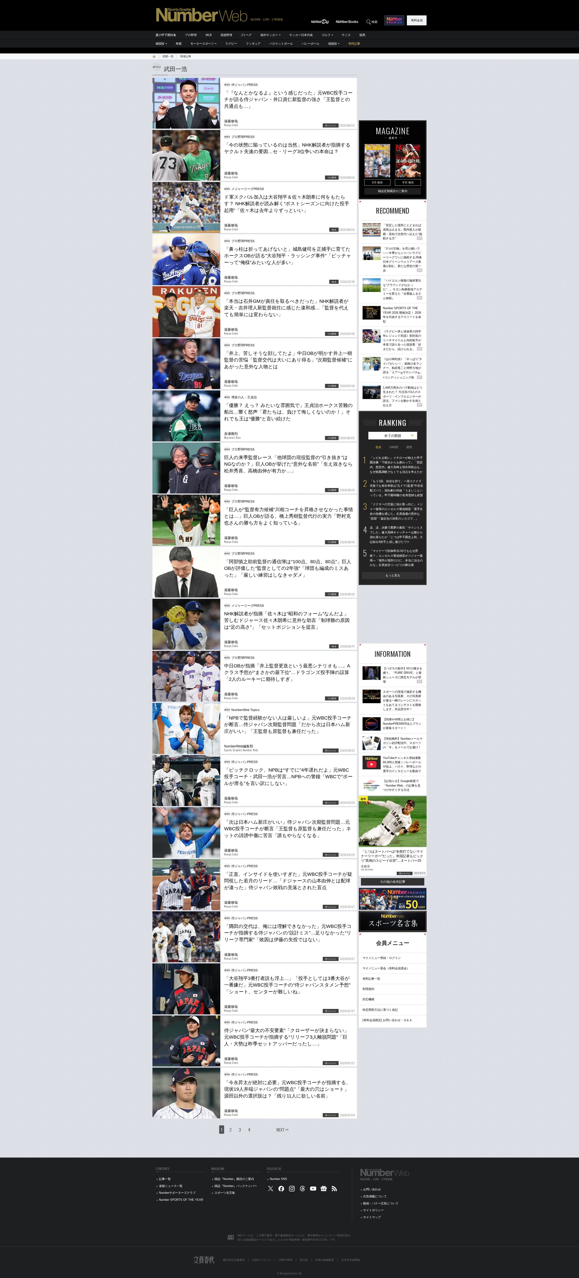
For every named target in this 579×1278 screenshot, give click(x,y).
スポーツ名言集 (224, 1192)
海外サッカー (269, 35)
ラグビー (231, 43)
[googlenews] (323, 1189)
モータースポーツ (202, 43)
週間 (409, 447)
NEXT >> (282, 1129)
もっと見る (392, 575)
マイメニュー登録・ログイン (382, 958)
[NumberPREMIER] (394, 20)
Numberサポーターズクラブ (177, 1192)
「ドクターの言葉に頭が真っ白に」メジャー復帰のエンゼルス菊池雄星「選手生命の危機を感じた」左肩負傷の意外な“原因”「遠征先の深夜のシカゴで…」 (396, 511)
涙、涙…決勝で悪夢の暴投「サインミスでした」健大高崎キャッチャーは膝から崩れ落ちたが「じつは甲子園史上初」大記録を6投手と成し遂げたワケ (396, 534)
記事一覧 (165, 1179)
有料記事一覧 (371, 978)
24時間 (393, 447)
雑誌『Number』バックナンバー (235, 1186)
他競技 (332, 43)
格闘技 (160, 43)
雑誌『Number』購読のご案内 (234, 1179)
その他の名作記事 (392, 881)
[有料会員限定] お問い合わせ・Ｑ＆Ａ (387, 1020)
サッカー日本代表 (301, 35)
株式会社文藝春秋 (234, 1259)
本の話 (304, 1259)
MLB (209, 35)
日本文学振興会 (350, 1259)
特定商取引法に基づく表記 (380, 1009)
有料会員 (417, 20)
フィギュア (253, 43)
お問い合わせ (372, 1189)
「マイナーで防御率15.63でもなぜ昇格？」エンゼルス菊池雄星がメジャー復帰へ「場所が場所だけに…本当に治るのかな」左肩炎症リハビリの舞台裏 (396, 558)
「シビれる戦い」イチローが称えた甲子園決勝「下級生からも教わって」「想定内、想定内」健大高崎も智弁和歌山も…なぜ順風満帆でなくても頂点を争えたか (396, 465)
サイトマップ (372, 1217)
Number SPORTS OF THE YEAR (181, 1199)
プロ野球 (191, 35)
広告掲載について (375, 1196)
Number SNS (278, 1179)
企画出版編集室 (324, 1259)
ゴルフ (326, 35)
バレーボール (310, 43)
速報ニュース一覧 (171, 1186)
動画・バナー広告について (381, 1203)
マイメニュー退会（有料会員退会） (386, 968)
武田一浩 (168, 56)
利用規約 (368, 989)
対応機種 (368, 999)
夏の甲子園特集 (166, 35)
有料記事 (354, 43)
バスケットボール (281, 43)
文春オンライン (261, 1259)
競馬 (362, 35)
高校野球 (226, 35)
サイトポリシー (373, 1210)
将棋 (179, 43)
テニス (346, 35)
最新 (378, 447)
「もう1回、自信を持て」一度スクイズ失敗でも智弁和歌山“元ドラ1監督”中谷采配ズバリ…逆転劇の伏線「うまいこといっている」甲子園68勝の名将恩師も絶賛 (396, 488)
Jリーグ (246, 35)
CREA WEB (285, 1259)
